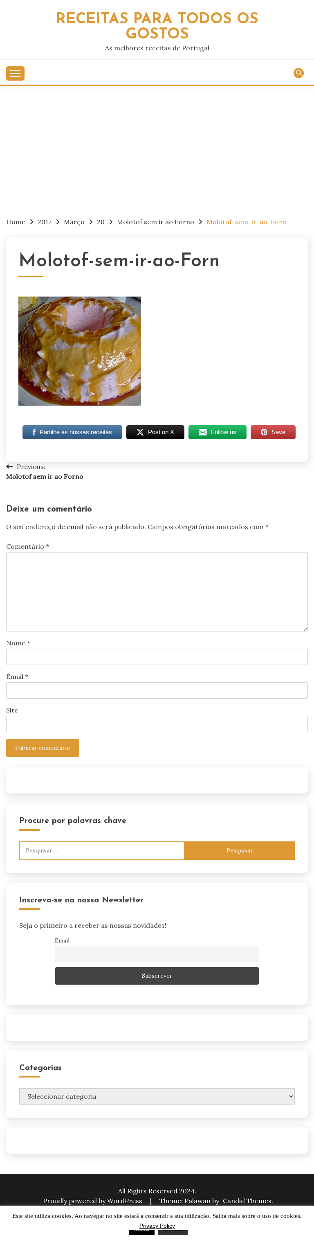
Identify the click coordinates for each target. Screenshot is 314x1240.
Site (12, 710)
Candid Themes (247, 1201)
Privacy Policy (157, 1225)
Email (17, 676)
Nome (18, 643)
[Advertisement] (157, 147)
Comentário (27, 546)
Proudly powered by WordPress (93, 1201)
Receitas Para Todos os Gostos (157, 27)
